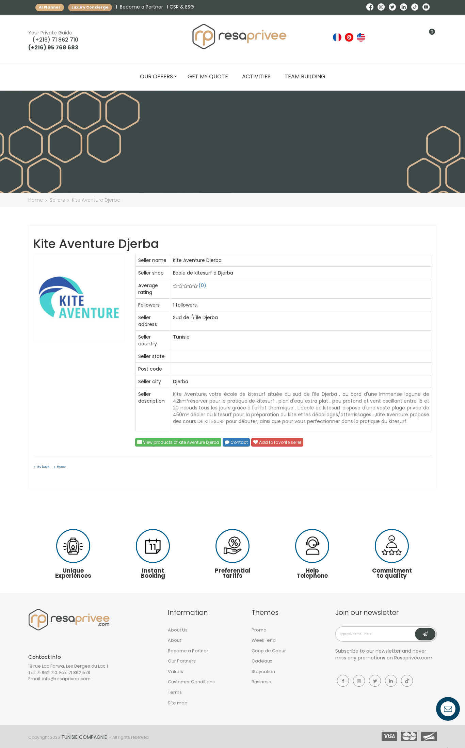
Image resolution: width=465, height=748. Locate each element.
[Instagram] (359, 681)
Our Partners (182, 661)
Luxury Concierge (90, 7)
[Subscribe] (425, 634)
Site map (178, 703)
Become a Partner (141, 6)
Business (261, 682)
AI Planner (50, 7)
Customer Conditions (191, 682)
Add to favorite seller (279, 442)
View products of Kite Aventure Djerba (180, 442)
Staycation (263, 671)
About (174, 640)
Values (175, 671)
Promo (259, 630)
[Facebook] (343, 681)
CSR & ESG (182, 6)
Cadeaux (262, 661)
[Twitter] (375, 681)
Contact (238, 442)
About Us (178, 630)
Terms (175, 692)
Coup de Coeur (269, 651)
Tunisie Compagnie (84, 737)
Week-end (264, 640)
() (202, 285)
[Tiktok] (407, 681)
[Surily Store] (69, 619)
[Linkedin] (391, 681)
